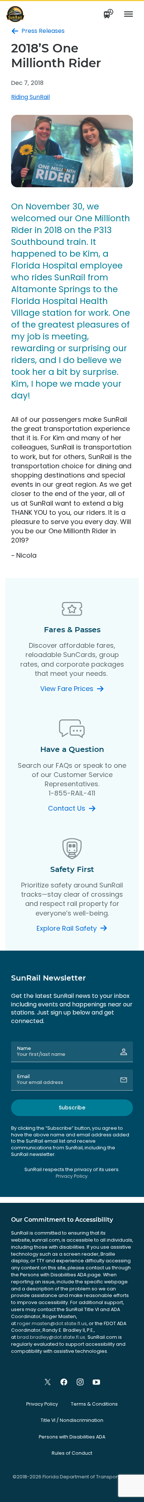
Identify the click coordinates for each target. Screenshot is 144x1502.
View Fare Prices (66, 688)
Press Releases (43, 31)
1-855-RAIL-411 (72, 793)
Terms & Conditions (94, 1404)
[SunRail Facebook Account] (64, 1382)
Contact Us (66, 808)
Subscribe (72, 1107)
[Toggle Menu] (128, 14)
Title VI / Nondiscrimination (72, 1420)
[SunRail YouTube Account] (96, 1382)
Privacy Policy (42, 1404)
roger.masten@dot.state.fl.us (52, 1323)
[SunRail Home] (15, 14)
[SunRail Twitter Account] (48, 1382)
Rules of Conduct (72, 1453)
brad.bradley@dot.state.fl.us (51, 1337)
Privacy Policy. (72, 1176)
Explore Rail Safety (67, 928)
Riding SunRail (30, 97)
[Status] (109, 14)
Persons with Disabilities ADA (72, 1437)
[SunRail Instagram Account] (80, 1382)
